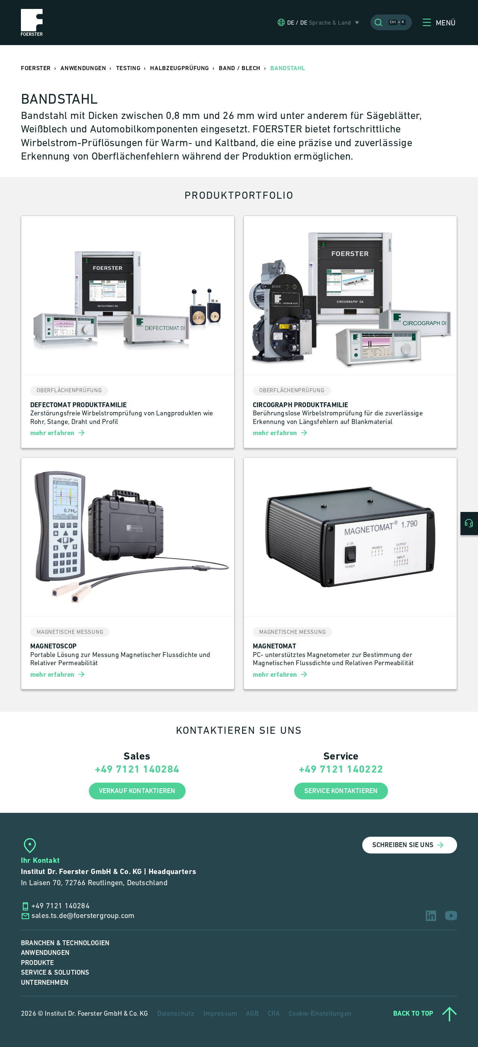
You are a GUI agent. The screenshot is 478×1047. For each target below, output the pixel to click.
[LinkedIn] (431, 916)
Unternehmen (44, 982)
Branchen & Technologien (65, 943)
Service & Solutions (55, 972)
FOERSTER (36, 68)
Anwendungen (45, 953)
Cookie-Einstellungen (320, 1014)
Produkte (37, 963)
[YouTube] (451, 915)
